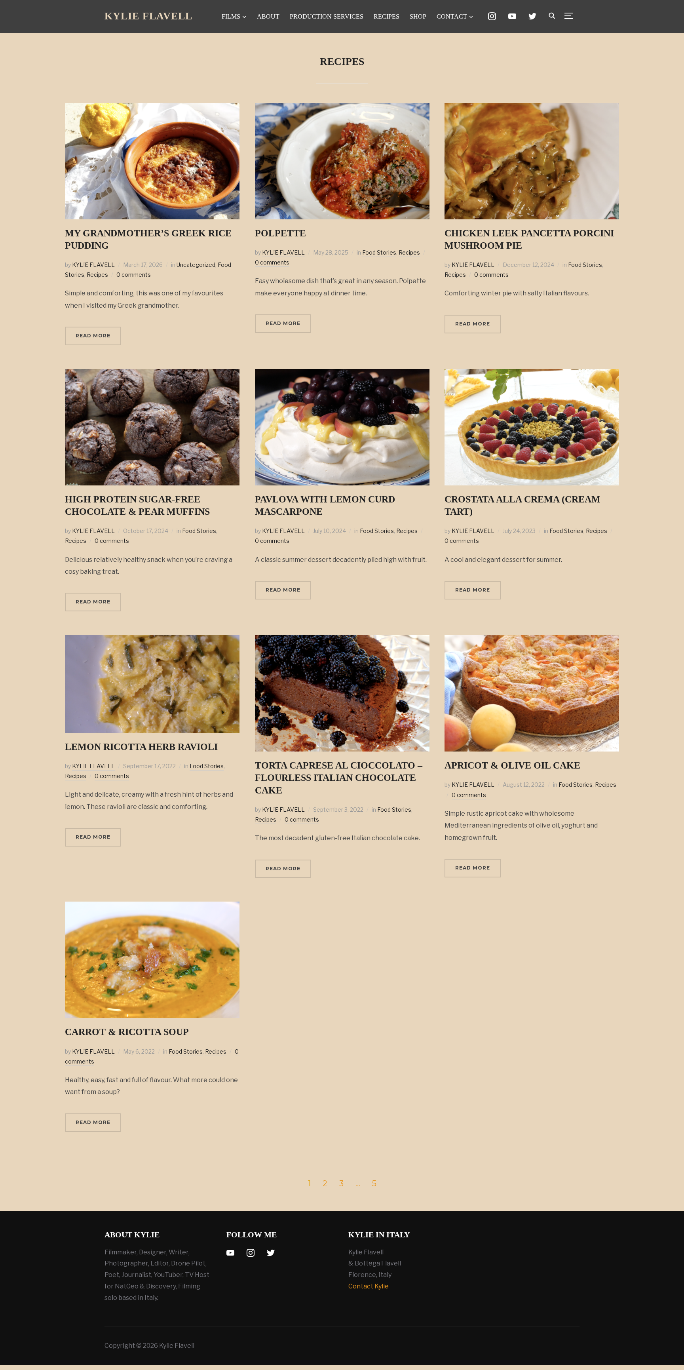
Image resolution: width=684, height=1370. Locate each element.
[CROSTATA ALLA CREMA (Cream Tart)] (532, 374)
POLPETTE (280, 233)
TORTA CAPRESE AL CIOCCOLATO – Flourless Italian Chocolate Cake (338, 777)
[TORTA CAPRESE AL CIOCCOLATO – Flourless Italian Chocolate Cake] (342, 640)
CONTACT (452, 16)
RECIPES (386, 16)
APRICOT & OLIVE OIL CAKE (512, 765)
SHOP (418, 16)
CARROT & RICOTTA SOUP (127, 1032)
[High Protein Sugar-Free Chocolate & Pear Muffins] (152, 374)
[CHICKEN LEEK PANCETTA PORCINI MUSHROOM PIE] (532, 108)
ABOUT (268, 16)
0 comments (133, 274)
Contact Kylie (368, 1286)
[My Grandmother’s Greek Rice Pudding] (152, 108)
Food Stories (379, 252)
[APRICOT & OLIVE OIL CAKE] (532, 640)
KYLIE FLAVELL (93, 264)
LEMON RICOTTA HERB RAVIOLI (141, 747)
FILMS (231, 16)
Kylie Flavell (148, 16)
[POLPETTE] (342, 108)
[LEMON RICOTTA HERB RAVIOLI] (152, 640)
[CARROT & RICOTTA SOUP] (152, 907)
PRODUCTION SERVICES (326, 16)
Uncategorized (196, 264)
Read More (93, 336)
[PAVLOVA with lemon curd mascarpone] (342, 374)
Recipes (97, 274)
